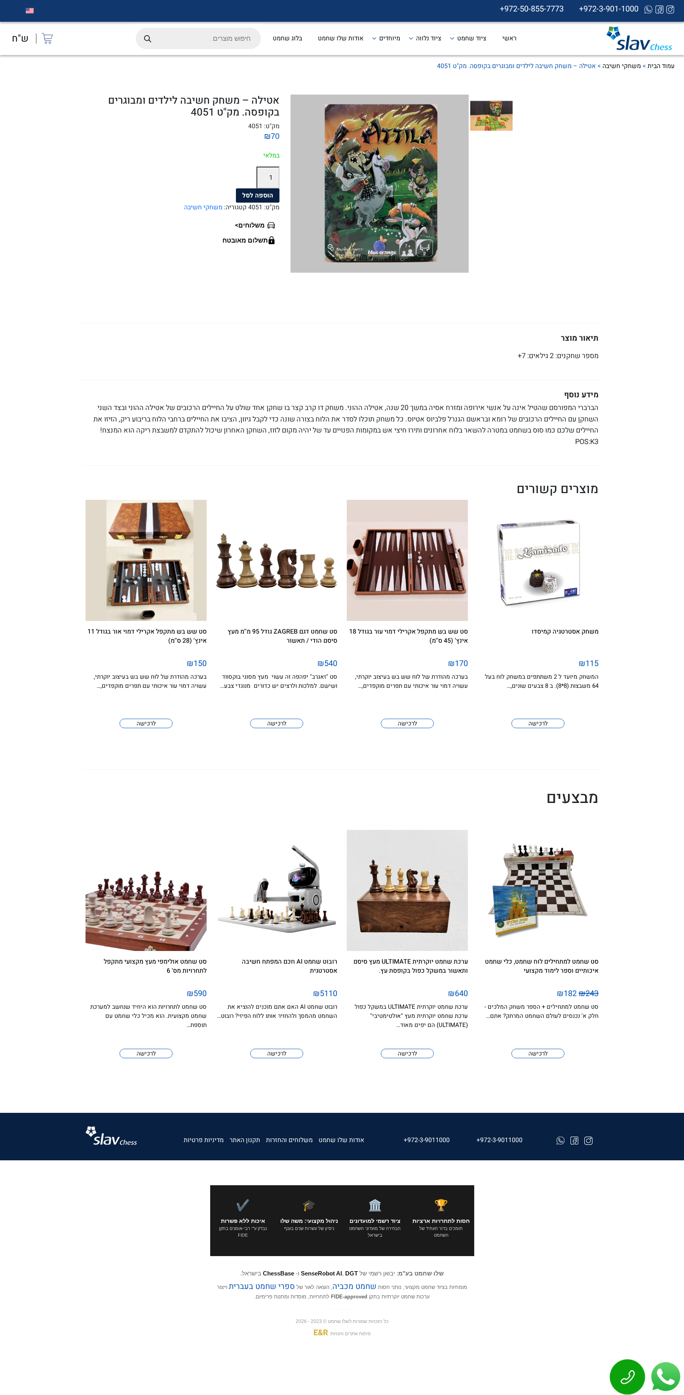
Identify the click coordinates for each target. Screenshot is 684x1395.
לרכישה (538, 723)
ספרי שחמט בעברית (262, 1286)
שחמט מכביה (354, 1286)
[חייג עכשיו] (628, 1377)
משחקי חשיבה (621, 66)
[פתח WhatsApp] (665, 1377)
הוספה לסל (257, 195)
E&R (321, 1332)
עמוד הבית (661, 66)
